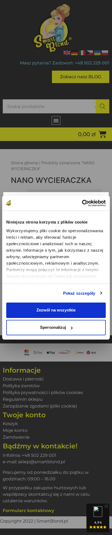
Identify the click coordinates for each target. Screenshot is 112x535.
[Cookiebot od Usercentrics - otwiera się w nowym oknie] (82, 203)
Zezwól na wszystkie (56, 310)
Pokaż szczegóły (79, 293)
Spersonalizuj (53, 327)
